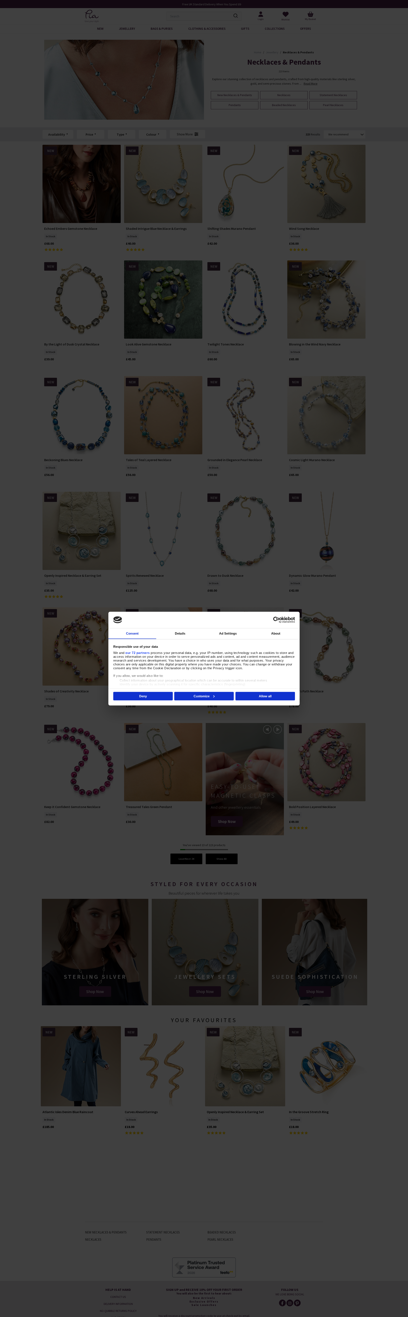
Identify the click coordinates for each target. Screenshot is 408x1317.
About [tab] (275, 633)
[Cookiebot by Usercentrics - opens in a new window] (276, 620)
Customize (202, 696)
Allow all (265, 696)
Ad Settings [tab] (228, 633)
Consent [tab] (132, 633)
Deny (143, 696)
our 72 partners (137, 652)
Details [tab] (180, 633)
